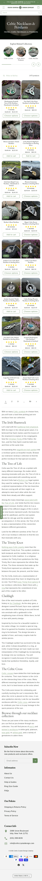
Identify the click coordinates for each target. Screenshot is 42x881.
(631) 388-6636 (16, 838)
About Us (8, 773)
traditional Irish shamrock (27, 427)
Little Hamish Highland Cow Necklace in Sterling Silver (31, 143)
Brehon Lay (23, 480)
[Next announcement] (38, 2)
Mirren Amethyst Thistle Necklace (11, 142)
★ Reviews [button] (1, 512)
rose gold (5, 733)
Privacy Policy (10, 811)
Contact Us (8, 778)
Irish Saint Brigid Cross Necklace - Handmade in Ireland (11, 183)
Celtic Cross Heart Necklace (31, 261)
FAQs (6, 791)
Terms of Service (11, 816)
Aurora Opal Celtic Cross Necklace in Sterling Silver (31, 378)
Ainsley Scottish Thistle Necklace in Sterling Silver (11, 300)
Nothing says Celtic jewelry (13, 547)
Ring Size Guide (11, 786)
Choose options (11, 116)
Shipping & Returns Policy (15, 807)
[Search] (39, 12)
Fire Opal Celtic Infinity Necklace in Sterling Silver (11, 338)
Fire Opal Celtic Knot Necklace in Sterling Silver (31, 102)
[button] (3, 7)
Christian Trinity (15, 439)
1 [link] (5, 402)
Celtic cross (22, 702)
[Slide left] (34, 64)
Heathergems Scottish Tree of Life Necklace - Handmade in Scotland (11, 103)
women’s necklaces (10, 729)
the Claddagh (15, 603)
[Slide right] (38, 64)
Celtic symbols (19, 412)
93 (30, 401)
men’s (31, 726)
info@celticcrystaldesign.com (22, 843)
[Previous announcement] (4, 2)
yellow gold (17, 733)
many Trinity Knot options (27, 582)
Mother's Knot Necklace (11, 222)
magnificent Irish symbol (27, 450)
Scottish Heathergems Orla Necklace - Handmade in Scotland (30, 339)
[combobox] (21, 12)
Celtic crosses (7, 673)
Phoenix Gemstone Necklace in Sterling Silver (31, 182)
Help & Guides (10, 782)
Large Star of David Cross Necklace (11, 378)
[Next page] (36, 401)
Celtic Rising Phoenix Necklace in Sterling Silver (31, 300)
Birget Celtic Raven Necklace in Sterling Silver (31, 223)
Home (7, 32)
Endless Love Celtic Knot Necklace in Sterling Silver (11, 261)
